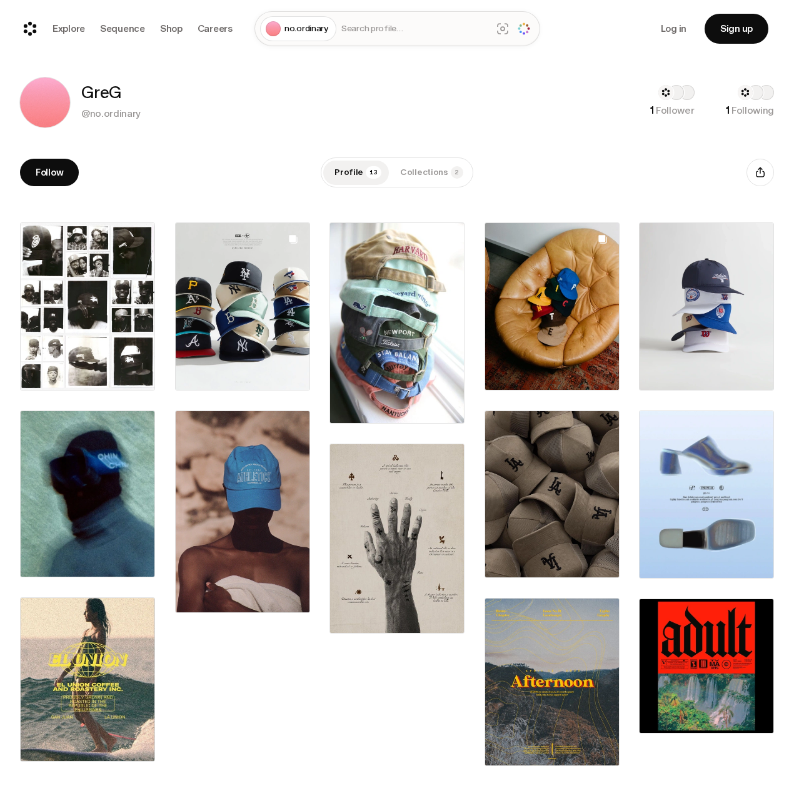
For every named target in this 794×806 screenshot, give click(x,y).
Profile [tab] (356, 172)
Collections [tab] (429, 172)
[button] (45, 102)
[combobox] (414, 29)
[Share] (760, 172)
